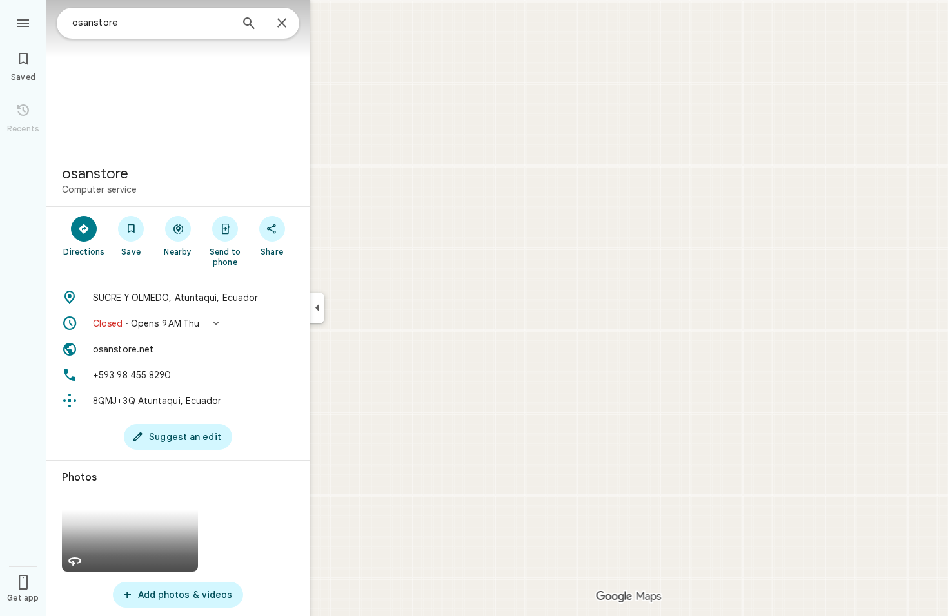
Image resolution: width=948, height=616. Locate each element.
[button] (178, 323)
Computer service (99, 189)
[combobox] (151, 22)
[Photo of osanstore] (178, 77)
